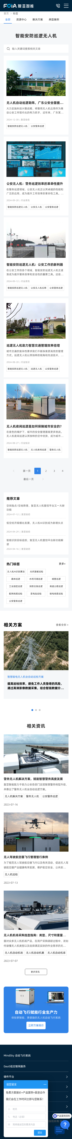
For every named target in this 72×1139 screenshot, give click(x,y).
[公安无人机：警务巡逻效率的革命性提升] (36, 159)
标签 (15, 13)
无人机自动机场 (14, 953)
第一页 (27, 471)
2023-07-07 (11, 961)
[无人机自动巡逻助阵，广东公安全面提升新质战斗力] (36, 78)
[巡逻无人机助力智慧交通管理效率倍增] (36, 320)
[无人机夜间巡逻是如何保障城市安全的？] (36, 401)
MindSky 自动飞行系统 (17, 1055)
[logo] (19, 6)
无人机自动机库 (56, 953)
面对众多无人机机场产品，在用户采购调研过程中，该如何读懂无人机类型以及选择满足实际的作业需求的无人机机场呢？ (36, 943)
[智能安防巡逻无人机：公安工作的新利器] (36, 240)
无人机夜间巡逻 (38, 449)
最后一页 (28, 479)
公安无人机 (36, 206)
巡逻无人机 (36, 368)
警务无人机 (55, 449)
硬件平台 (9, 1077)
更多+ (62, 564)
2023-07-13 (11, 883)
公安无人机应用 (38, 287)
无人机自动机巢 (35, 953)
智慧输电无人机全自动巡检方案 (25, 677)
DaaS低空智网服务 (15, 1066)
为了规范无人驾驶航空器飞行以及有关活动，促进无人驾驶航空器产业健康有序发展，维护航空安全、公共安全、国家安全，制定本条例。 (36, 865)
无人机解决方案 (14, 796)
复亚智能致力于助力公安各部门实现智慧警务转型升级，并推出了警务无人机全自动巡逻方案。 (36, 787)
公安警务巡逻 (37, 126)
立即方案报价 (36, 1025)
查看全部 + (62, 625)
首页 (6, 13)
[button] (32, 710)
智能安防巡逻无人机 (18, 126)
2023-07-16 (11, 804)
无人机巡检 (11, 874)
